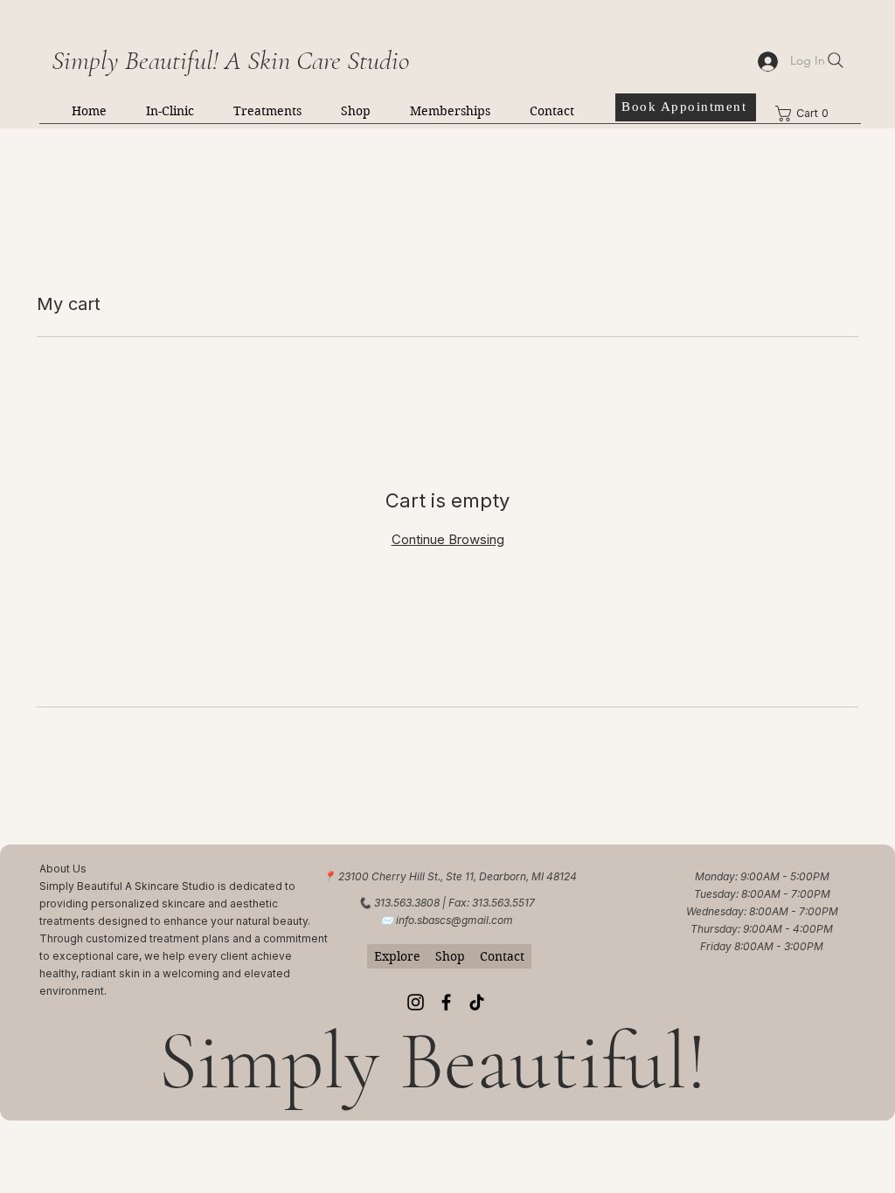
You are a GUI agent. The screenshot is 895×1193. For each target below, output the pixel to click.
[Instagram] (416, 1002)
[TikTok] (477, 1002)
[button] (169, 111)
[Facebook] (446, 1002)
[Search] (835, 60)
